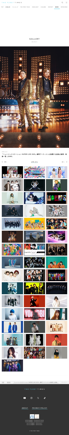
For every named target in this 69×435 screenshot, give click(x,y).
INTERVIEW (64, 7)
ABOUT (25, 408)
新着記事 (8, 7)
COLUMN (43, 7)
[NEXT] (67, 71)
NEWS (57, 7)
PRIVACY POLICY (39, 408)
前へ (5, 162)
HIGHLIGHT (35, 7)
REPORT (50, 7)
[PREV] (1, 71)
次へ (63, 162)
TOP (2, 7)
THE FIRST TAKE (25, 7)
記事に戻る (34, 162)
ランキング (15, 7)
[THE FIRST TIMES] (12, 2)
